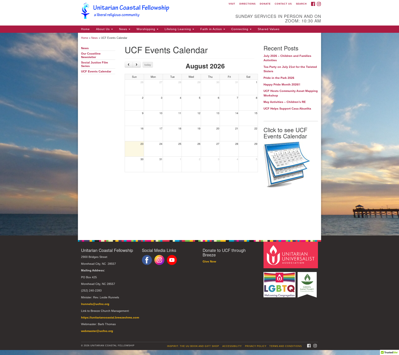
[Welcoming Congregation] (280, 282)
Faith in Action (211, 29)
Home (85, 29)
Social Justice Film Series (94, 64)
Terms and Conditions (285, 346)
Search (301, 3)
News (123, 29)
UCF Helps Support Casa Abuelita (287, 108)
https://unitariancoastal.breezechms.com (110, 317)
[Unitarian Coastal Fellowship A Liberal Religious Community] (149, 11)
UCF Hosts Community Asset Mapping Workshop (291, 93)
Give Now (209, 261)
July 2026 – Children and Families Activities (287, 58)
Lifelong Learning (178, 29)
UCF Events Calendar (96, 71)
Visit (232, 3)
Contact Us (283, 3)
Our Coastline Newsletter (91, 55)
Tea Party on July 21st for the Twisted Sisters (290, 69)
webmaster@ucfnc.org (97, 331)
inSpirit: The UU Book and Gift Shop (193, 346)
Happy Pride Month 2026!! (282, 84)
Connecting (240, 29)
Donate (265, 3)
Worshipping (146, 29)
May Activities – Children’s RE (285, 102)
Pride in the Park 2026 (279, 77)
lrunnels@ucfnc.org (95, 304)
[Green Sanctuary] (308, 282)
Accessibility (232, 346)
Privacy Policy (255, 346)
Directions (247, 3)
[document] (199, 134)
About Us (103, 29)
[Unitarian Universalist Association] (291, 254)
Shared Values (269, 29)
